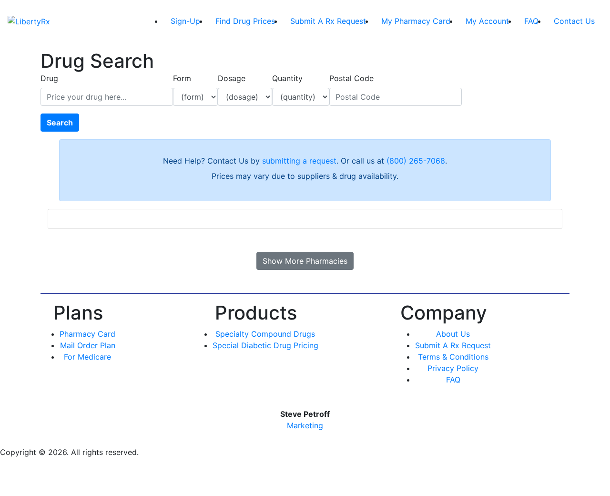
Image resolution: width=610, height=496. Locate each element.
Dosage (231, 78)
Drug (49, 78)
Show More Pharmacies (305, 261)
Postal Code (351, 78)
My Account (487, 21)
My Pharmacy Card (415, 21)
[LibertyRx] (29, 21)
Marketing (305, 425)
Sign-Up (185, 21)
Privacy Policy (452, 368)
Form (182, 78)
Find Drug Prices (245, 21)
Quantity (287, 78)
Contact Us (574, 21)
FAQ (531, 21)
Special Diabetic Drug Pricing (265, 345)
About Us (453, 334)
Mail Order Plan (87, 345)
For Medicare (87, 357)
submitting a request (299, 160)
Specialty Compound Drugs (265, 334)
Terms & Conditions (453, 357)
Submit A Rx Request (328, 21)
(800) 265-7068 (415, 160)
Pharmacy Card (87, 334)
